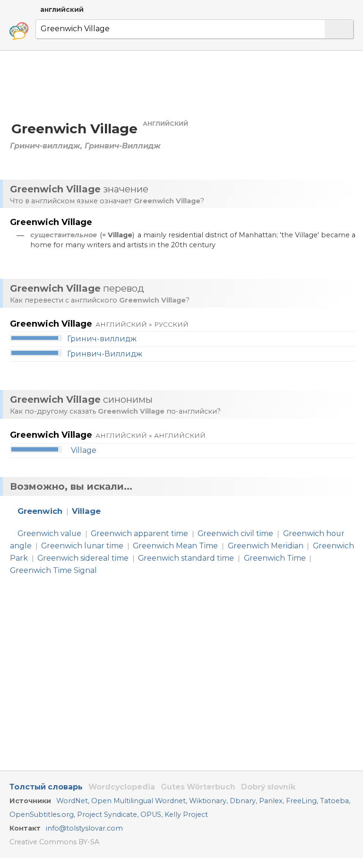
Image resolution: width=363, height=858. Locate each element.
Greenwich (39, 511)
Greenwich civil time (235, 533)
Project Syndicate (107, 814)
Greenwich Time (275, 558)
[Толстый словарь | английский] (18, 31)
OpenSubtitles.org (41, 814)
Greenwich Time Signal (53, 570)
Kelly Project (186, 814)
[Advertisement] (181, 85)
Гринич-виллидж (102, 338)
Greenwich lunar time (82, 545)
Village (120, 235)
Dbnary (243, 801)
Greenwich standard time (186, 558)
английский (62, 9)
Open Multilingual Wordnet (138, 801)
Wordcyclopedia (121, 786)
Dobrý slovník (268, 786)
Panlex (271, 801)
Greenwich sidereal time (83, 558)
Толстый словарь (46, 786)
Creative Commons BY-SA (54, 842)
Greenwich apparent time (139, 533)
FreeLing (301, 801)
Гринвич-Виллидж (104, 353)
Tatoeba (334, 801)
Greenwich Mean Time (175, 545)
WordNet (72, 801)
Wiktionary (207, 801)
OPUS (150, 814)
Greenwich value (49, 533)
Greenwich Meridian (265, 545)
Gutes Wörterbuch (198, 786)
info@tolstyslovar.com (84, 828)
